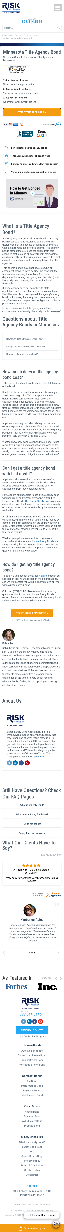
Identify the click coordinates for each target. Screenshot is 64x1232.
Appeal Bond (32, 1111)
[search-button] (58, 28)
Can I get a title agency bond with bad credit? (26, 346)
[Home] (11, 7)
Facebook (21, 762)
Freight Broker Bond (32, 1060)
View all (47, 978)
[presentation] (4, 953)
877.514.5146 (32, 22)
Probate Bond (32, 1125)
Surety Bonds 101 (32, 1136)
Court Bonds (32, 1106)
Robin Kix (7, 643)
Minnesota (34, 35)
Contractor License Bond (32, 1055)
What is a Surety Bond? (32, 805)
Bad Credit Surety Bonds (38, 501)
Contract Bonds (32, 1075)
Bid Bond (32, 1081)
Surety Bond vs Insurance (32, 833)
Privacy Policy (32, 1160)
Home (4, 35)
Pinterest (27, 762)
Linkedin (15, 762)
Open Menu (58, 7)
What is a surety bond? (32, 1142)
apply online (41, 575)
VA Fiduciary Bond (32, 1121)
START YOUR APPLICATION (32, 112)
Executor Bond (32, 1116)
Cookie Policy (32, 1170)
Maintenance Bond (32, 1095)
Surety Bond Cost (32, 1146)
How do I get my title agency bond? (22, 354)
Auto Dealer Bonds (32, 1050)
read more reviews (51, 855)
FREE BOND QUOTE (32, 1030)
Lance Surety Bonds (43, 541)
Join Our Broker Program (32, 1036)
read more (38, 756)
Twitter (9, 762)
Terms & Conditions (32, 1165)
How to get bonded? (32, 823)
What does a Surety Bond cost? (32, 814)
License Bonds (32, 1045)
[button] (29, 952)
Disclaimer (32, 1174)
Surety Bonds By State (18, 35)
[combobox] (32, 28)
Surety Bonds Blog (32, 1156)
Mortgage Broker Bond (32, 1064)
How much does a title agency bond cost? (25, 339)
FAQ (32, 1151)
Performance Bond (32, 1085)
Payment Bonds (32, 1090)
